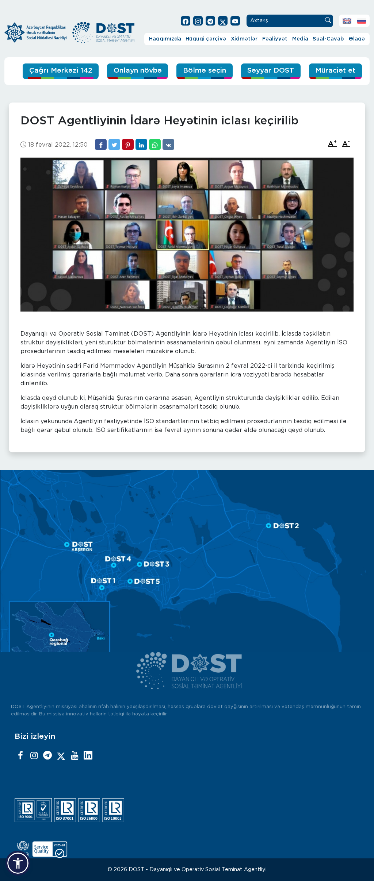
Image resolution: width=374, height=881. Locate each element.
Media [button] (300, 38)
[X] (61, 756)
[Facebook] (20, 756)
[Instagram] (34, 756)
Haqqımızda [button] (165, 38)
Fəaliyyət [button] (274, 38)
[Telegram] (47, 756)
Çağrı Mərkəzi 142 (60, 70)
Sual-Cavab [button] (328, 38)
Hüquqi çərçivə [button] (206, 38)
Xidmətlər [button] (244, 38)
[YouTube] (74, 756)
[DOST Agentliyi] (88, 756)
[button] (17, 863)
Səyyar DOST (270, 70)
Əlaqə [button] (356, 38)
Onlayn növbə (138, 70)
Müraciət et (335, 70)
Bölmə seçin (204, 70)
